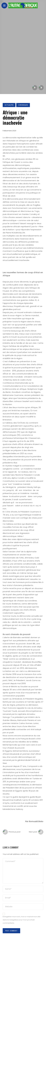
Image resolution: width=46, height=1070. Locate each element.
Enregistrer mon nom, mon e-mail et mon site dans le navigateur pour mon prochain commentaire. (21, 919)
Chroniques (23, 105)
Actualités (9, 105)
